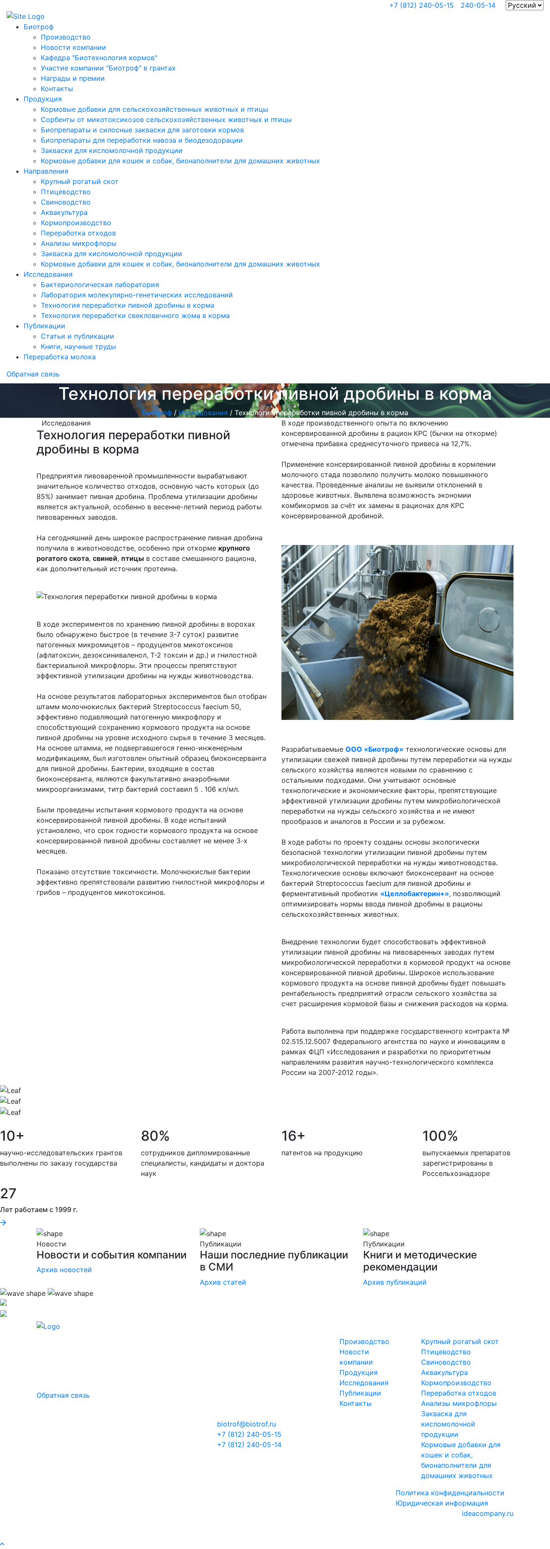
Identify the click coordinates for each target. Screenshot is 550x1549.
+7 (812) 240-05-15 (421, 5)
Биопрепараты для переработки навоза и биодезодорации (142, 140)
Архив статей (223, 1282)
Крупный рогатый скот (80, 181)
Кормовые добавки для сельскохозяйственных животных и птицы (154, 109)
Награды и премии (73, 78)
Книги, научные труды (78, 346)
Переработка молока (60, 356)
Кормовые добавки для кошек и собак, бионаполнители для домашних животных (180, 160)
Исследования (48, 274)
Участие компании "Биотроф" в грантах (108, 68)
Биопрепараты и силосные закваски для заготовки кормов (142, 130)
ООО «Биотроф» (374, 749)
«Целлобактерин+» (414, 893)
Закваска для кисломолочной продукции (111, 253)
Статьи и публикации (77, 336)
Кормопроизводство (76, 222)
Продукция (43, 99)
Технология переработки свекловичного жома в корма (135, 315)
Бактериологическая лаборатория (100, 284)
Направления (46, 171)
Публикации (44, 325)
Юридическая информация (442, 1503)
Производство (66, 37)
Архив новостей (64, 1269)
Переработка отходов (78, 233)
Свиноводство (66, 202)
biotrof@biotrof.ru (246, 1424)
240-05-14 (478, 5)
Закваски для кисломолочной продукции (112, 150)
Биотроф (39, 26)
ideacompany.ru (487, 1513)
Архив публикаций (395, 1282)
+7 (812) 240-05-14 (249, 1444)
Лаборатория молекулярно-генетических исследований (137, 295)
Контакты (57, 88)
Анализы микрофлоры (78, 243)
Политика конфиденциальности (450, 1492)
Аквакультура (64, 212)
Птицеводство (66, 191)
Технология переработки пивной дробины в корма (127, 305)
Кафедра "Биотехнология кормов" (99, 57)
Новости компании (73, 47)
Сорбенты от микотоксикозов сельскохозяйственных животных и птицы (166, 119)
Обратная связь (33, 374)
